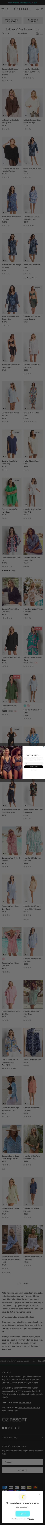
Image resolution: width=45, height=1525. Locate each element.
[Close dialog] (43, 747)
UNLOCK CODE (34, 766)
